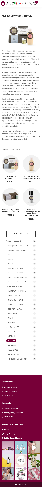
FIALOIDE (11, 322)
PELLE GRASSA (13, 350)
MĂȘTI (10, 264)
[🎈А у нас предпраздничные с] (21, 447)
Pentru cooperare (10, 391)
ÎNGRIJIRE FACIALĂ (13, 241)
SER (9, 255)
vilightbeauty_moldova (13, 434)
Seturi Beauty (12, 327)
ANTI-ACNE (12, 345)
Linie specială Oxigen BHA (17, 282)
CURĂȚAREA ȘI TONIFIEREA (18, 246)
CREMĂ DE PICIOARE (15, 300)
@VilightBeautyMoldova (13, 438)
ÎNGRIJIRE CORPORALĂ (15, 286)
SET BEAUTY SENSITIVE (10, 178)
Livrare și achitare (10, 387)
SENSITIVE (11, 341)
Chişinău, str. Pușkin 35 (12, 408)
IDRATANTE (12, 331)
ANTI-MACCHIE (13, 354)
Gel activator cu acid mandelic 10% (31, 178)
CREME (10, 259)
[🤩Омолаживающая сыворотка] (34, 473)
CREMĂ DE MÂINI (14, 295)
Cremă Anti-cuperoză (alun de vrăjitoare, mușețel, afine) (31, 213)
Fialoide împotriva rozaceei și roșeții (10, 211)
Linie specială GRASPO (16, 273)
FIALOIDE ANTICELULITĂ (17, 291)
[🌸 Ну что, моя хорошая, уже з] (21, 473)
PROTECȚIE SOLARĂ (15, 268)
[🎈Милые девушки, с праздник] (8, 473)
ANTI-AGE (11, 336)
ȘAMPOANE (12, 313)
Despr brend (8, 395)
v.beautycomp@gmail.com (13, 413)
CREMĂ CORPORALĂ (15, 304)
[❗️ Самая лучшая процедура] (21, 460)
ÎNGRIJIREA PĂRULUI (14, 309)
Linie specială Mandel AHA (17, 277)
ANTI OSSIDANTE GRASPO (18, 359)
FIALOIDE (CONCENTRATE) (17, 250)
